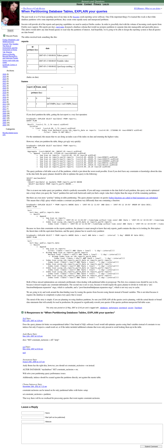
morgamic (60, 26)
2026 (4, 74)
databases (104, 308)
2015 (4, 100)
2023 (4, 81)
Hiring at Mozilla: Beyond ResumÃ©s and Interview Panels (10, 56)
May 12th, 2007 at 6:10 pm (33, 336)
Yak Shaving (7, 52)
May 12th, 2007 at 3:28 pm (33, 321)
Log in (106, 4)
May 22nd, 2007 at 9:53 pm (33, 349)
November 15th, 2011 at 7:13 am (35, 386)
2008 (4, 116)
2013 (4, 104)
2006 (4, 120)
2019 (4, 90)
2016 (4, 97)
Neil (24, 318)
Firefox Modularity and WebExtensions (11, 41)
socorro (130, 308)
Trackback (138, 308)
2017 (4, 95)
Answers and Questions (92, 1)
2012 (4, 107)
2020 (4, 88)
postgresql (123, 308)
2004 (4, 125)
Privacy (97, 4)
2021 (4, 86)
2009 (4, 113)
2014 (4, 102)
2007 (4, 118)
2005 (4, 123)
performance (113, 308)
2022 (4, 84)
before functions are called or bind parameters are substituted (133, 197)
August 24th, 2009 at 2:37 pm (34, 362)
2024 (4, 79)
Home (79, 4)
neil (24, 346)
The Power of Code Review (34, 8)
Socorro (76, 16)
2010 (4, 111)
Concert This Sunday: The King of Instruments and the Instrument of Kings (11, 47)
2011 (4, 109)
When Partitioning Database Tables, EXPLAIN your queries (64, 11)
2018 (4, 93)
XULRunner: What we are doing (147, 8)
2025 (4, 77)
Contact (88, 4)
